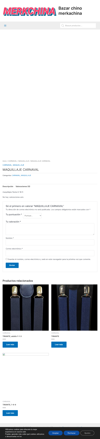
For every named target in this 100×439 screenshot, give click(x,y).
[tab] (8, 186)
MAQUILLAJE (23, 161)
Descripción (8, 186)
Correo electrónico (14, 249)
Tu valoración (13, 221)
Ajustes (87, 433)
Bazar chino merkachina (70, 11)
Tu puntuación (14, 214)
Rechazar (72, 433)
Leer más (10, 344)
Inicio (5, 161)
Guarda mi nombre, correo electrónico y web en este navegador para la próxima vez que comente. (49, 259)
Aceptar (55, 433)
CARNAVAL (12, 161)
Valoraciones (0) (23, 186)
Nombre (10, 238)
